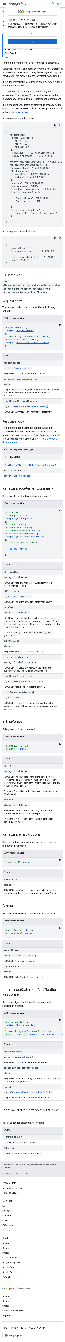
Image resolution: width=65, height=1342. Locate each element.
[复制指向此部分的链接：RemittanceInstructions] (44, 834)
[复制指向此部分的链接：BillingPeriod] (26, 722)
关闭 (32, 34)
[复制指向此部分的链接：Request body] (25, 301)
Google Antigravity (11, 1262)
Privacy (14, 1328)
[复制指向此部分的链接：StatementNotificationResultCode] (5, 1115)
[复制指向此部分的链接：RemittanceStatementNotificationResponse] (22, 995)
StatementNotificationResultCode (44, 1034)
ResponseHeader (25, 1025)
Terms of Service (10, 1193)
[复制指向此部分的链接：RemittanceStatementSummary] (56, 488)
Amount (23, 548)
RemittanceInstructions (30, 536)
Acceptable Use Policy (12, 1188)
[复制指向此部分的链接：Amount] (19, 906)
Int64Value (20, 662)
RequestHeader (25, 330)
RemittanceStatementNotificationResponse (30, 465)
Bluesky (6, 1211)
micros (31, 961)
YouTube (6, 1230)
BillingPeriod (25, 518)
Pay (23, 4)
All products (8, 1315)
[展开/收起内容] (6, 57)
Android (6, 1243)
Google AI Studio (10, 1257)
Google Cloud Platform (13, 1310)
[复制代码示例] (60, 124)
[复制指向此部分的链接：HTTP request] (25, 275)
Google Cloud (8, 1267)
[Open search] (53, 3)
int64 (17, 577)
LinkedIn (6, 1220)
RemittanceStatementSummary (33, 342)
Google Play (8, 1272)
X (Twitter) (7, 1225)
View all (6, 1277)
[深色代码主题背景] (55, 124)
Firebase (6, 1253)
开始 (32, 41)
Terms (5, 1328)
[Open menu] (5, 3)
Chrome (6, 1248)
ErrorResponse (22, 475)
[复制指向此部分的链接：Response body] (27, 422)
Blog (4, 1206)
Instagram (7, 1215)
